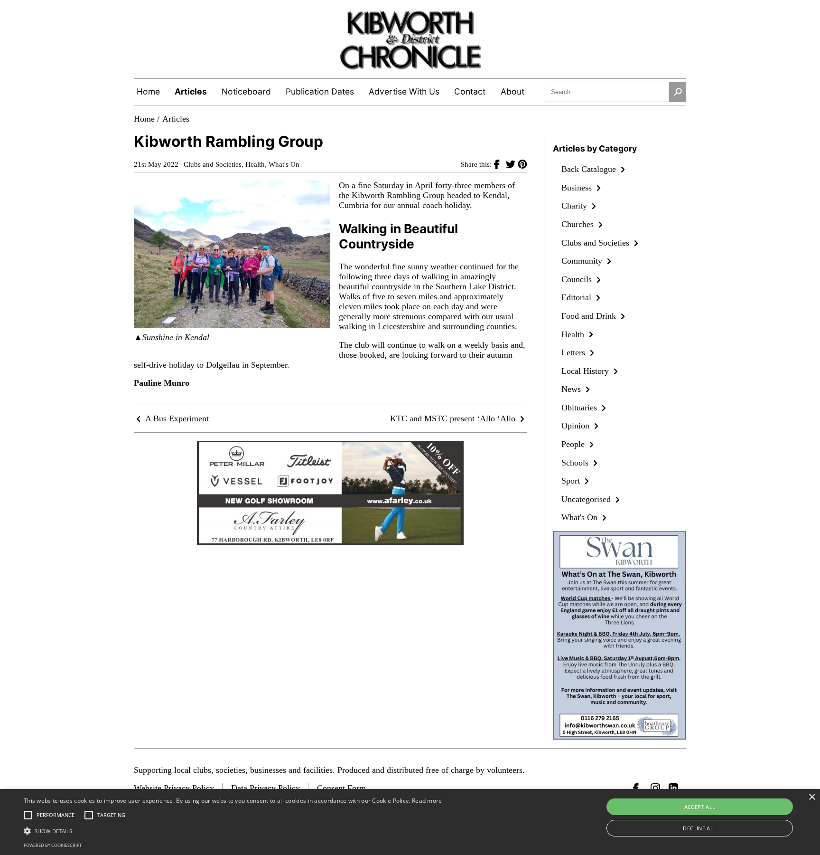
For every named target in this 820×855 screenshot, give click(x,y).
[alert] (410, 822)
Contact (469, 91)
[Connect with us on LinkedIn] (673, 788)
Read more (427, 801)
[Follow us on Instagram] (655, 788)
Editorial (577, 297)
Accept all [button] (700, 806)
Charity (575, 205)
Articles (191, 91)
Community (583, 261)
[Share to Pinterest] (522, 164)
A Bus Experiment (176, 418)
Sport (571, 480)
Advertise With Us (404, 91)
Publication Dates (320, 91)
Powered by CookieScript (53, 845)
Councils (577, 279)
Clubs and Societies (213, 164)
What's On (284, 164)
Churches (578, 224)
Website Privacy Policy (174, 788)
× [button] (811, 797)
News (572, 389)
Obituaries (580, 407)
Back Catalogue (589, 169)
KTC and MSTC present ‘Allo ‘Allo (454, 418)
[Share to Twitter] (512, 164)
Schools (576, 462)
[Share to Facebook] (500, 164)
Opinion (576, 425)
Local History (586, 371)
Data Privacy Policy (265, 788)
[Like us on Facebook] (638, 788)
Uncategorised (587, 499)
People (574, 444)
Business (577, 187)
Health (255, 164)
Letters (574, 352)
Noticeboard (246, 91)
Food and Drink (589, 316)
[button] (233, 830)
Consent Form (341, 788)
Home (148, 91)
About (512, 91)
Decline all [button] (699, 828)
